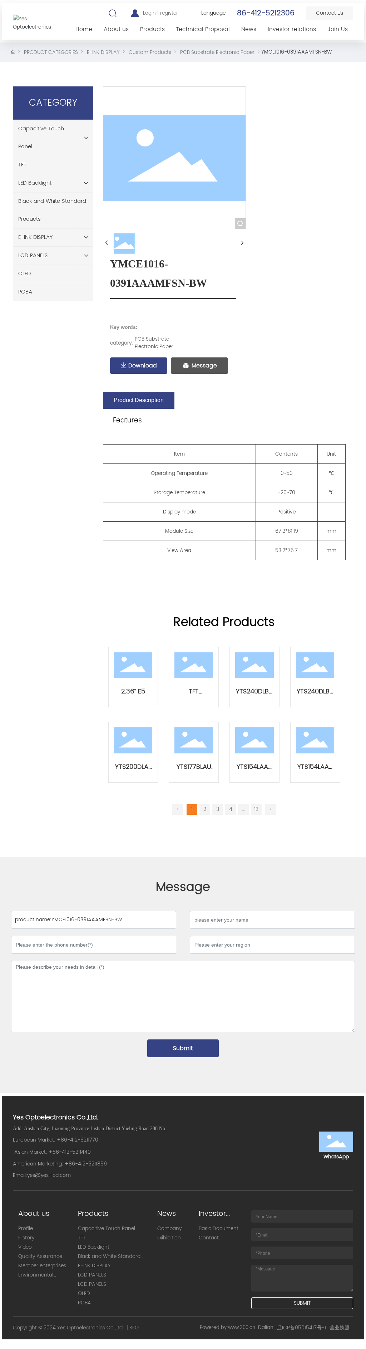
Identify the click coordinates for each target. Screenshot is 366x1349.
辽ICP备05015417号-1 (301, 1328)
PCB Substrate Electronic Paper (217, 52)
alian (267, 1327)
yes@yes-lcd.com (49, 1175)
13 (256, 809)
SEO (134, 1328)
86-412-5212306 (266, 13)
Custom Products (150, 52)
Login (150, 13)
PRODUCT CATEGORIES (51, 52)
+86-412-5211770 (77, 1140)
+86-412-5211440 (70, 1152)
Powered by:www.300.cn (227, 1328)
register (169, 13)
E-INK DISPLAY (103, 52)
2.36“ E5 (133, 691)
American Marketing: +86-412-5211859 (60, 1164)
